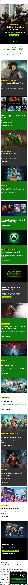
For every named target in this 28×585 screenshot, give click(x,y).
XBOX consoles (3, 568)
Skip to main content (5, 0)
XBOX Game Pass (18, 568)
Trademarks (2, 584)
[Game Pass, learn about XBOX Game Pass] (7, 47)
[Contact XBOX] (2, 564)
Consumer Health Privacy (6, 581)
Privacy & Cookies (4, 582)
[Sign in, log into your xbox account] (21, 53)
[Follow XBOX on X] (8, 564)
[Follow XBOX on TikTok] (17, 564)
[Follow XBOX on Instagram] (11, 564)
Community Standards (5, 571)
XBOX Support (14, 569)
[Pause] (10, 41)
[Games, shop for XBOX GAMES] (14, 47)
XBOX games (10, 568)
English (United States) (5, 577)
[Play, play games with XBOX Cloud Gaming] (14, 53)
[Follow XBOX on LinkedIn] (23, 564)
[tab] (13, 41)
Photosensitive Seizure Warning (18, 571)
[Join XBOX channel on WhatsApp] (14, 564)
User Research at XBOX (5, 572)
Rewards (2, 576)
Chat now (18, 579)
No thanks (18, 582)
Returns (6, 574)
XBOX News (8, 569)
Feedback (20, 569)
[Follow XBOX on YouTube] (20, 564)
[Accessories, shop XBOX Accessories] (7, 53)
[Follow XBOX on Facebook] (5, 564)
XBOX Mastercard (8, 576)
